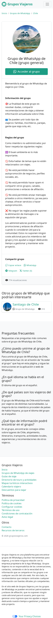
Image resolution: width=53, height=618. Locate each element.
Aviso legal (7, 516)
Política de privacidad (13, 500)
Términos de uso (11, 510)
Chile (35, 13)
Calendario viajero (11, 486)
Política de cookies (11, 503)
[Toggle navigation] (47, 4)
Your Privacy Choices (30, 616)
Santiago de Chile (26, 304)
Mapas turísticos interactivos (17, 483)
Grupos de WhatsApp (20, 13)
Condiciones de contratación (17, 513)
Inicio (4, 13)
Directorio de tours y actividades (19, 479)
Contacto (6, 527)
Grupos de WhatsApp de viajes (18, 473)
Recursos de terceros (13, 530)
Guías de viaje (9, 476)
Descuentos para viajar (14, 489)
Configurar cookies (12, 506)
